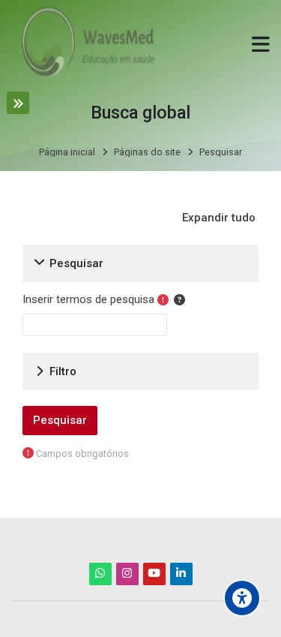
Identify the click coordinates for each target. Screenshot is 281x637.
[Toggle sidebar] (18, 103)
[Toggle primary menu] (261, 42)
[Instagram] (127, 574)
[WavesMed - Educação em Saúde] (85, 43)
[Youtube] (154, 574)
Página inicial (67, 153)
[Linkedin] (181, 574)
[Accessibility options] (242, 598)
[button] (219, 218)
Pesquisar (220, 153)
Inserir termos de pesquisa (88, 299)
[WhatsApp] (100, 574)
